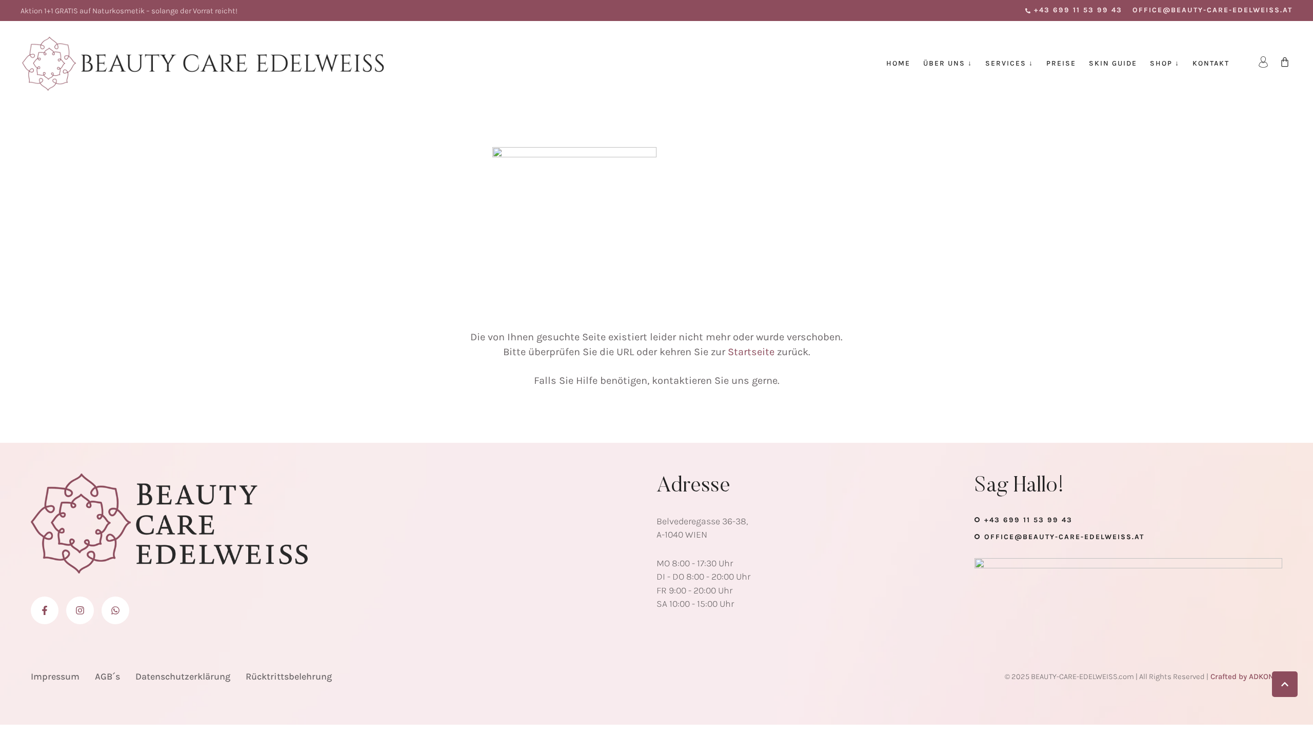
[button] (1073, 10)
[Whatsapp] (115, 610)
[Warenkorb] (1285, 62)
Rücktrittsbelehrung (289, 676)
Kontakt (1210, 63)
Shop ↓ (1165, 63)
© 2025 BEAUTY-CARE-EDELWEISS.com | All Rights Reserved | (1106, 676)
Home (898, 63)
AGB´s (107, 676)
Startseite (751, 352)
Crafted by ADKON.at (1246, 676)
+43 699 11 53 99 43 (1028, 520)
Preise (1061, 63)
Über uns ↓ (947, 63)
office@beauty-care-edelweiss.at (1064, 536)
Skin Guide (1113, 63)
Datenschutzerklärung (182, 676)
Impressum (55, 676)
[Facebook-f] (44, 610)
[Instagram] (80, 610)
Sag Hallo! (1019, 486)
